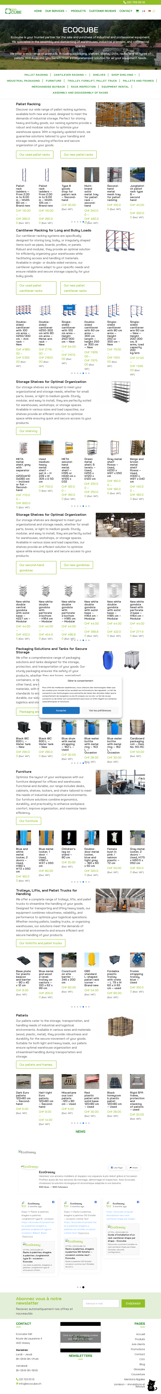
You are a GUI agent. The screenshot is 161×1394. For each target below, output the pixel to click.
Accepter (61, 710)
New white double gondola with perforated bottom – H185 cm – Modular (46, 611)
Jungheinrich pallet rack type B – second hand (114, 192)
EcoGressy (47, 1172)
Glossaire (139, 1369)
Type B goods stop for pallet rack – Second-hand (46, 192)
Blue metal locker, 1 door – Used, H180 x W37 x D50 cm (23, 857)
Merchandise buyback (48, 87)
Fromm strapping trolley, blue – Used (113, 977)
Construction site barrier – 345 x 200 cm (46, 977)
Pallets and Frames (138, 81)
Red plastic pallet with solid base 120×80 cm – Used (69, 1099)
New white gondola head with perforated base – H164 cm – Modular (114, 610)
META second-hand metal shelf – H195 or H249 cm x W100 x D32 (46, 470)
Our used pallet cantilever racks (30, 288)
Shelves (99, 75)
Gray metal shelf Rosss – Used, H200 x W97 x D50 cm (91, 467)
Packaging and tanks (34, 712)
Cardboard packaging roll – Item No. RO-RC (114, 742)
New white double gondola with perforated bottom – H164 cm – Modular (23, 611)
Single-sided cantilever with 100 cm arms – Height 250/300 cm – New (46, 331)
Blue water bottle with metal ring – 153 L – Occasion (69, 745)
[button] (72, 222)
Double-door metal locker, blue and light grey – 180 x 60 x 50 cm (69, 857)
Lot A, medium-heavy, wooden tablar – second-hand (136, 467)
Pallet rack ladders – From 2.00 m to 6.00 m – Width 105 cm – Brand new (23, 195)
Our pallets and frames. (36, 1064)
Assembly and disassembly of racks (80, 93)
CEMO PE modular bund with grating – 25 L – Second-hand (136, 747)
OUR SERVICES (54, 11)
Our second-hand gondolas (31, 567)
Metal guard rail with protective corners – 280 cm (137, 192)
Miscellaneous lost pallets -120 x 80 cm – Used (46, 1098)
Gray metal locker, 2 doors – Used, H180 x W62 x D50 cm (137, 857)
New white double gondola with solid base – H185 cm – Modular (91, 610)
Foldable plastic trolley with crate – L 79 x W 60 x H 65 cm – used (91, 980)
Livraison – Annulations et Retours (129, 1385)
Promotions (138, 1348)
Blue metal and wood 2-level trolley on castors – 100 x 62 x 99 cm (23, 980)
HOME (38, 11)
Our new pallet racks (78, 154)
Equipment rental (115, 87)
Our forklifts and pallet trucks (40, 943)
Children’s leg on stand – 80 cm (46, 853)
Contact (140, 1353)
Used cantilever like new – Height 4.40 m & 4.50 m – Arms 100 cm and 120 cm (137, 333)
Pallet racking (36, 75)
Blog (142, 1363)
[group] (38, 1240)
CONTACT (125, 11)
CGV (142, 1358)
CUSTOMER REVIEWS (102, 11)
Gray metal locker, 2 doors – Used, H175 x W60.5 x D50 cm (114, 856)
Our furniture (28, 821)
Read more (27, 1226)
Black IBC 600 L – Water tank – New (23, 742)
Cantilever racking (69, 75)
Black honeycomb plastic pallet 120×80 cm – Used (91, 1099)
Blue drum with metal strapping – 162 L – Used (46, 744)
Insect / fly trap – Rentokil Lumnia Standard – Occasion (136, 980)
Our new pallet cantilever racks (75, 288)
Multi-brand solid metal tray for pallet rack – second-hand (69, 195)
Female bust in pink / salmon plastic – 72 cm (90, 856)
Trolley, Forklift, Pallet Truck (92, 81)
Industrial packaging (23, 81)
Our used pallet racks (34, 154)
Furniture (53, 81)
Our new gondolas (77, 565)
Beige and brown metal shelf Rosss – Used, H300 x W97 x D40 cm (114, 470)
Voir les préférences (100, 710)
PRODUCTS (78, 11)
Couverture (138, 1374)
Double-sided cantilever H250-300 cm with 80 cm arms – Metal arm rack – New (23, 333)
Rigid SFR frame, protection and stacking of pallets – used (114, 1101)
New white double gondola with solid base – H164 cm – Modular (68, 610)
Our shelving (28, 431)
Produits (140, 1338)
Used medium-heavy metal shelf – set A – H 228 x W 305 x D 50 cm (23, 470)
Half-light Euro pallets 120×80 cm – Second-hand (23, 1099)
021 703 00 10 (136, 2)
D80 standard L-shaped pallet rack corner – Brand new (69, 978)
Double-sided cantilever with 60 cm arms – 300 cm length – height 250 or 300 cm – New (69, 334)
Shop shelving (122, 75)
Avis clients (138, 1343)
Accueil (140, 1333)
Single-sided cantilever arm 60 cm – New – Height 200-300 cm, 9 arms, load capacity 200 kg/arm (114, 337)
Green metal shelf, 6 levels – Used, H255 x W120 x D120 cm (67, 469)
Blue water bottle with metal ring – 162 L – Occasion (91, 745)
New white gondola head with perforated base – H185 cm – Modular (137, 610)
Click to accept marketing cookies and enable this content (80, 1337)
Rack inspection (83, 87)
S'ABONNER (133, 1303)
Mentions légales (134, 1379)
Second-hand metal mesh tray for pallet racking (91, 192)
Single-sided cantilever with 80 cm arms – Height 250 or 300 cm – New (91, 333)
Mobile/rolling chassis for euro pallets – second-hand (137, 1101)
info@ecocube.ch (30, 1384)
